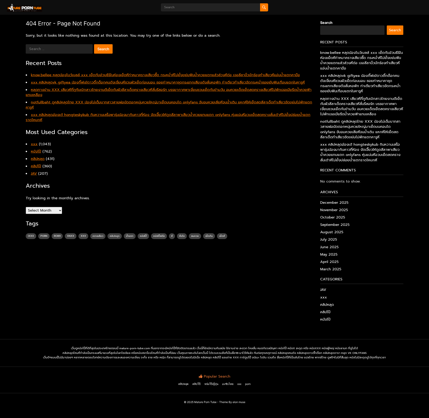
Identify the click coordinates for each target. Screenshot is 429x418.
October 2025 (332, 217)
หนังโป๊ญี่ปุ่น (211, 384)
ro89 (57, 236)
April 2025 (329, 262)
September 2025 (334, 224)
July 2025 (328, 239)
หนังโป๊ (36, 151)
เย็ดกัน (209, 236)
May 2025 (328, 254)
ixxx (31, 236)
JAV (34, 173)
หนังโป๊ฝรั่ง (159, 236)
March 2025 (330, 269)
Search (326, 22)
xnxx (70, 236)
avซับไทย (227, 384)
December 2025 (334, 202)
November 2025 (334, 210)
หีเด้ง (182, 236)
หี (172, 236)
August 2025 (331, 232)
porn (43, 236)
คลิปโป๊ (36, 166)
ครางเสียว (98, 236)
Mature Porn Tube (205, 402)
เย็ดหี (222, 236)
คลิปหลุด (37, 159)
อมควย (195, 236)
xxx (34, 144)
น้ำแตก (129, 236)
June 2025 (329, 247)
